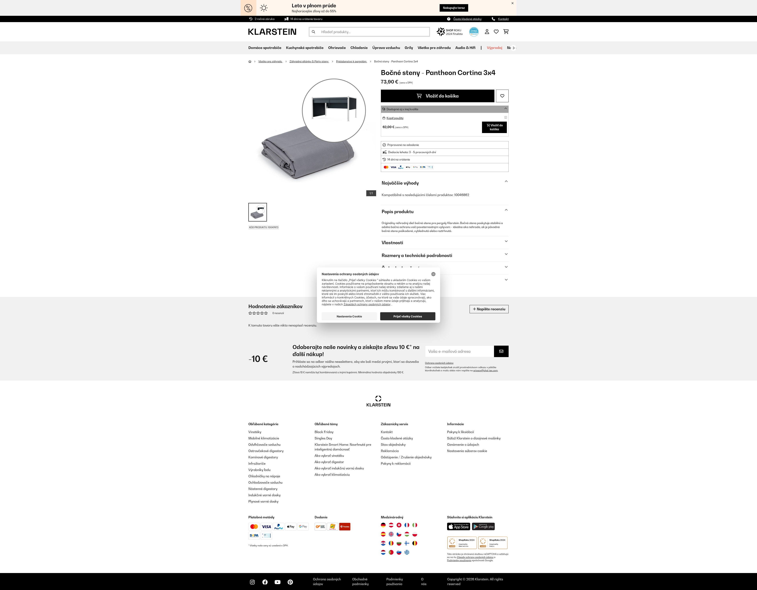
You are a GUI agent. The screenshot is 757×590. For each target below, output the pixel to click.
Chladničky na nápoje (264, 476)
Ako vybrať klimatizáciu (332, 475)
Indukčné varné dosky (264, 495)
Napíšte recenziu (490, 309)
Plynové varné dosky (263, 501)
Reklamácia (390, 451)
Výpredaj (494, 48)
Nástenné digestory (262, 489)
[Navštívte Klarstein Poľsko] (414, 534)
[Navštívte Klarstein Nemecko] (383, 525)
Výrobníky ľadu (259, 470)
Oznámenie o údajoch (463, 444)
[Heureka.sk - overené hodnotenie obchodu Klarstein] (474, 31)
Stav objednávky (393, 444)
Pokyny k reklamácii (396, 463)
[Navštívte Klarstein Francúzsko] (407, 525)
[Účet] (487, 31)
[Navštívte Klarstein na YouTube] (278, 582)
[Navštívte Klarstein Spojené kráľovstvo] (391, 534)
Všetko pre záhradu (270, 61)
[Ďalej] (513, 48)
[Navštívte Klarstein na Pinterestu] (290, 582)
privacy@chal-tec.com (485, 370)
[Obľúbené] (496, 31)
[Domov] (253, 61)
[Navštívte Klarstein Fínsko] (407, 543)
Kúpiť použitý (395, 118)
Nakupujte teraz (454, 7)
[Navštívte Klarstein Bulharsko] (399, 543)
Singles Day (323, 438)
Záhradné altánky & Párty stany (309, 61)
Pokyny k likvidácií (460, 432)
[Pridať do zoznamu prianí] (502, 96)
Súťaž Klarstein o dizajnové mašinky (474, 438)
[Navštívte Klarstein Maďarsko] (407, 534)
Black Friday (324, 432)
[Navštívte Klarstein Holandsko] (383, 552)
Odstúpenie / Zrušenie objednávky (406, 457)
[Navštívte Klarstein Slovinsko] (399, 552)
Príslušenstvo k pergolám (351, 61)
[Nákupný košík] (506, 31)
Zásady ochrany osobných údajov (475, 557)
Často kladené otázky (467, 19)
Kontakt (503, 19)
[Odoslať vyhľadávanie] (313, 31)
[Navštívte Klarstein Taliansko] (414, 525)
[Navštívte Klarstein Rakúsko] (391, 525)
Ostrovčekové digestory (265, 451)
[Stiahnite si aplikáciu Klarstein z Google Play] (483, 526)
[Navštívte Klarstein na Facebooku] (265, 582)
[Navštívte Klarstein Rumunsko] (391, 543)
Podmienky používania (459, 560)
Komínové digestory (263, 457)
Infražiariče (257, 463)
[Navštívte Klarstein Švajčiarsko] (399, 525)
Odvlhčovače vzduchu (264, 444)
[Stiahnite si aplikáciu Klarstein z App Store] (458, 526)
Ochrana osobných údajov (439, 363)
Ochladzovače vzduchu (265, 482)
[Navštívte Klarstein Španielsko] (383, 534)
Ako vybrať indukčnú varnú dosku (339, 468)
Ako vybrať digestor (329, 462)
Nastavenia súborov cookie (467, 451)
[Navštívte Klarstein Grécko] (407, 552)
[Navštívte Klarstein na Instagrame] (252, 582)
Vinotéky (254, 432)
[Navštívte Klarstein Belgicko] (414, 543)
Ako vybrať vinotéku (329, 456)
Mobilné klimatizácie (263, 438)
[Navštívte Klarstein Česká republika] (399, 534)
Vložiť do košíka (442, 95)
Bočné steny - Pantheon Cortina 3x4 (396, 61)
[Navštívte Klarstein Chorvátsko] (383, 543)
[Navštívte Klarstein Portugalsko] (391, 552)
